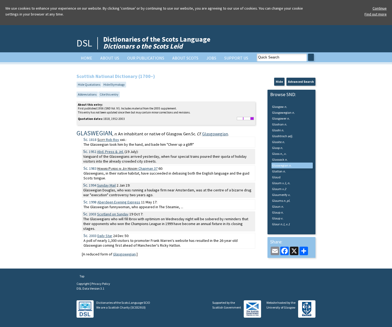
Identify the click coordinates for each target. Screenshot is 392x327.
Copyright (83, 284)
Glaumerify (281, 195)
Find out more (376, 14)
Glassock (279, 159)
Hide (279, 82)
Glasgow (279, 107)
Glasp (277, 148)
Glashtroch (282, 136)
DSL (84, 43)
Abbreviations (87, 94)
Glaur (281, 224)
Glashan (279, 124)
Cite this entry (109, 94)
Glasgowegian (215, 133)
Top (81, 276)
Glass (279, 154)
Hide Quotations (89, 84)
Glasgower (281, 118)
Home (86, 58)
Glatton (279, 171)
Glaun (278, 206)
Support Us (236, 58)
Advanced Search (301, 82)
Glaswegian (281, 165)
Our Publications (145, 58)
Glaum (281, 183)
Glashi (278, 130)
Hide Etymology (114, 84)
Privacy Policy (100, 284)
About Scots (185, 58)
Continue (380, 8)
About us (109, 58)
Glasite (278, 142)
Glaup (277, 212)
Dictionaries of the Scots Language (156, 42)
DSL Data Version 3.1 (90, 288)
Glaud (276, 177)
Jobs (211, 58)
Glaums (281, 201)
